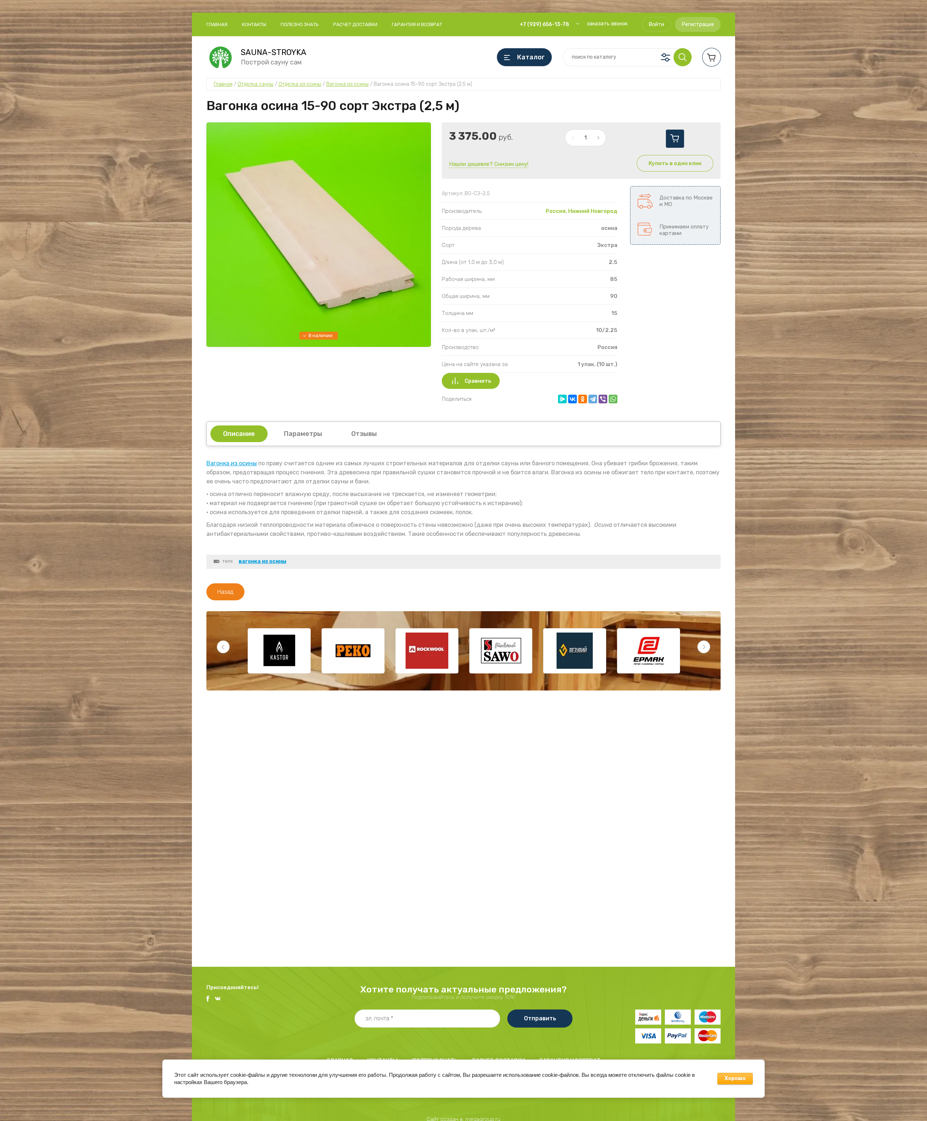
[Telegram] (592, 399)
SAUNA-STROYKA (273, 52)
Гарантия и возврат (417, 24)
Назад (225, 591)
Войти (656, 24)
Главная (216, 24)
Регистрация (698, 24)
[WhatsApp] (613, 399)
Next (703, 647)
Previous (223, 647)
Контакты (254, 24)
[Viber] (603, 399)
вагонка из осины (262, 561)
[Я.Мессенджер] (562, 399)
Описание (239, 434)
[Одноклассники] (582, 399)
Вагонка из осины (231, 463)
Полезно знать (300, 24)
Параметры (303, 434)
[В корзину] (675, 139)
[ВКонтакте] (572, 399)
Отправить (540, 1018)
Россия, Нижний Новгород (581, 211)
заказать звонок (607, 24)
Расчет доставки (355, 24)
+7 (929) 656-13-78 (544, 24)
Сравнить (478, 381)
